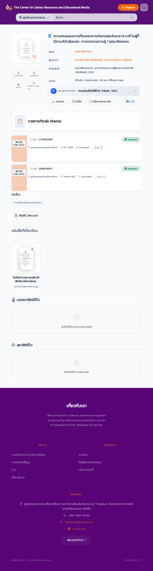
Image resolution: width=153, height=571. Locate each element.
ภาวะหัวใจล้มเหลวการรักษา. (27, 203)
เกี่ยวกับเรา (18, 477)
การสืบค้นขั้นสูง (21, 462)
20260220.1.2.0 (132, 560)
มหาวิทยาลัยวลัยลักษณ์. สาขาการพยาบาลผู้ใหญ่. (103, 60)
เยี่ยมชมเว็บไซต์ (75, 540)
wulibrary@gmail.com (78, 522)
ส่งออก (59, 102)
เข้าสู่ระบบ (130, 7)
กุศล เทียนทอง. (83, 51)
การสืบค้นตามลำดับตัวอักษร (28, 455)
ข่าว (14, 469)
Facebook (78, 529)
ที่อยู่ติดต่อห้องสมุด (90, 462)
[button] (47, 7)
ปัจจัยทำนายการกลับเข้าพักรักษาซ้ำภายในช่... (26, 279)
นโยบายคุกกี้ (86, 469)
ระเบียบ (83, 455)
